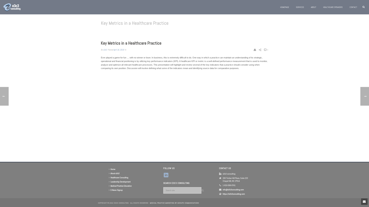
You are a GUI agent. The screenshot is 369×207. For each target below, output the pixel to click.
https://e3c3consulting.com (234, 194)
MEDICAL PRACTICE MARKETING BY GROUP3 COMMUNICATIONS (174, 203)
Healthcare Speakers (333, 7)
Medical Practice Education (121, 186)
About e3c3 (115, 173)
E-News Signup (117, 190)
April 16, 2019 (118, 49)
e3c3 (105, 49)
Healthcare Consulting (119, 177)
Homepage (284, 7)
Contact (353, 7)
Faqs (232, 30)
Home (227, 30)
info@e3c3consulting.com (233, 189)
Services (300, 7)
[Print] (255, 50)
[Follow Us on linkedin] (166, 175)
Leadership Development (121, 181)
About (313, 7)
